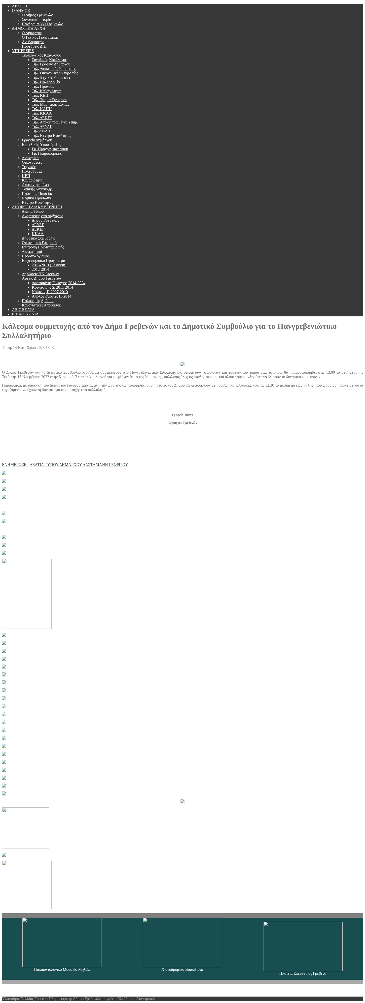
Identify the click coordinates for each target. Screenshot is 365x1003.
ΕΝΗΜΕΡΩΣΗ (15, 464)
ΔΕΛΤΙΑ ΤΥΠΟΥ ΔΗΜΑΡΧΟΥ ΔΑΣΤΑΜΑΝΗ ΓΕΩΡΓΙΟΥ (79, 464)
